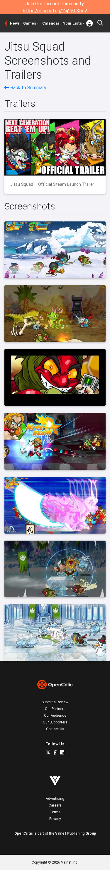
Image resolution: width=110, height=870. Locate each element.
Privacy (55, 818)
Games (29, 23)
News (15, 23)
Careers (55, 805)
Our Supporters (55, 722)
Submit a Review (55, 702)
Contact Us (55, 729)
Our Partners (55, 708)
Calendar (51, 23)
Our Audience (55, 715)
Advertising (55, 798)
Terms (55, 812)
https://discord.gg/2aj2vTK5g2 (55, 10)
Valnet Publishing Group (75, 833)
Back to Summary (27, 87)
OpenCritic (23, 833)
